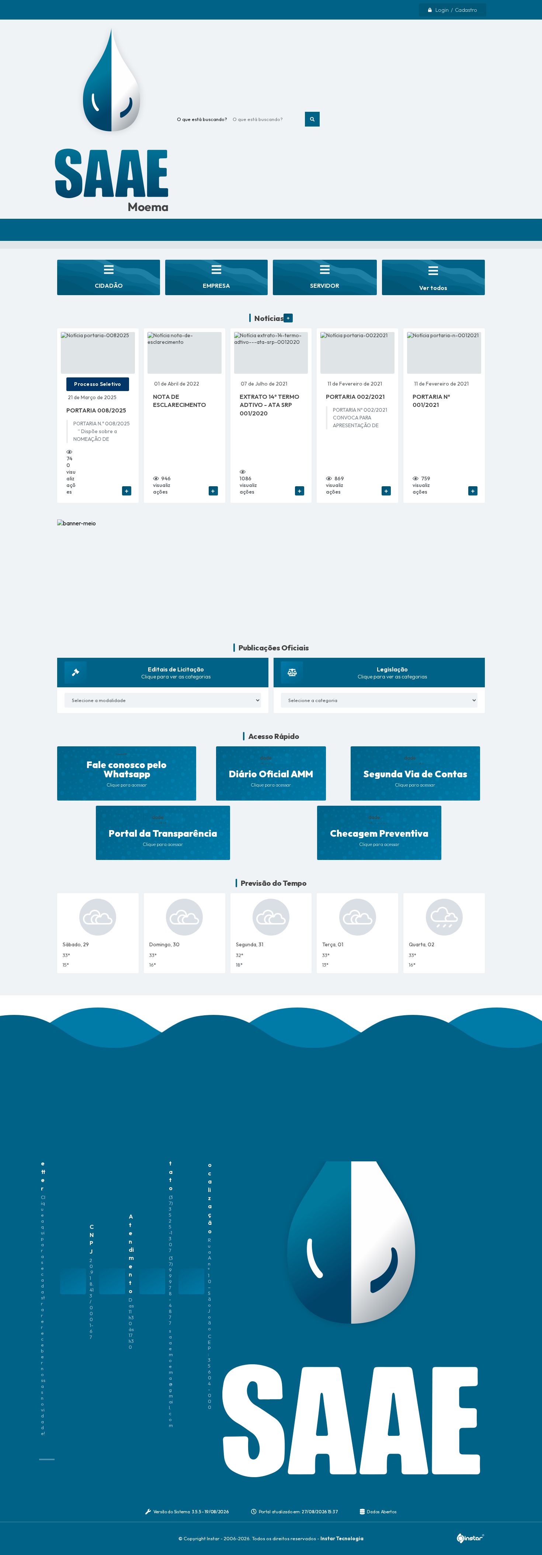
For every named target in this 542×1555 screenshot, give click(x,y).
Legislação (392, 669)
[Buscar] (312, 119)
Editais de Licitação (176, 669)
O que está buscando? (202, 119)
